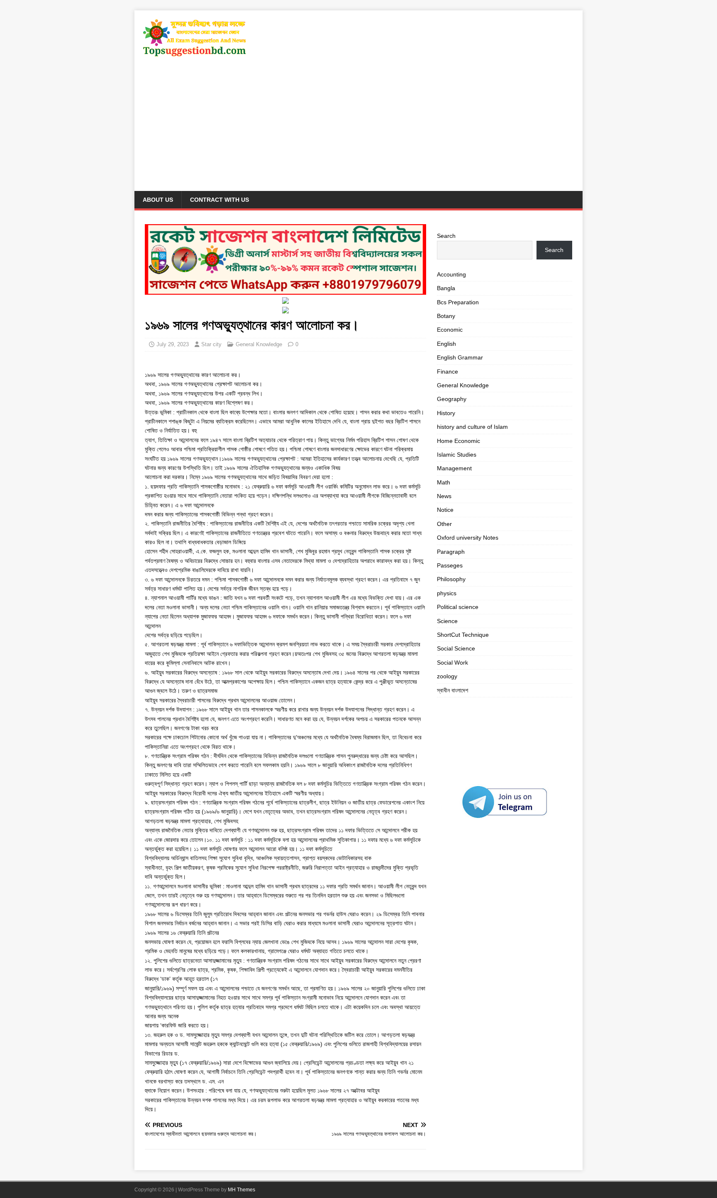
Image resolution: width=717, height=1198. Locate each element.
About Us (158, 199)
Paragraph (451, 551)
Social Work (452, 662)
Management (454, 468)
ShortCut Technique (463, 634)
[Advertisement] (358, 129)
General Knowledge (259, 344)
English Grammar (460, 357)
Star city (211, 344)
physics (446, 593)
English (446, 343)
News (444, 496)
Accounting (451, 274)
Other (444, 524)
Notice (445, 509)
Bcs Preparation (458, 302)
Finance (447, 371)
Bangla (446, 288)
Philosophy (451, 579)
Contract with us (219, 199)
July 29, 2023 (172, 344)
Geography (451, 399)
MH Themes (241, 1190)
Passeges (450, 565)
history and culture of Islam (472, 426)
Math (443, 482)
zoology (447, 676)
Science (447, 621)
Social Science (456, 648)
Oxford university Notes (467, 537)
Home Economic (458, 441)
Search (446, 235)
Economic (450, 329)
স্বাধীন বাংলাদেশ (452, 690)
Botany (446, 316)
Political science (457, 607)
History (446, 413)
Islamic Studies (456, 454)
